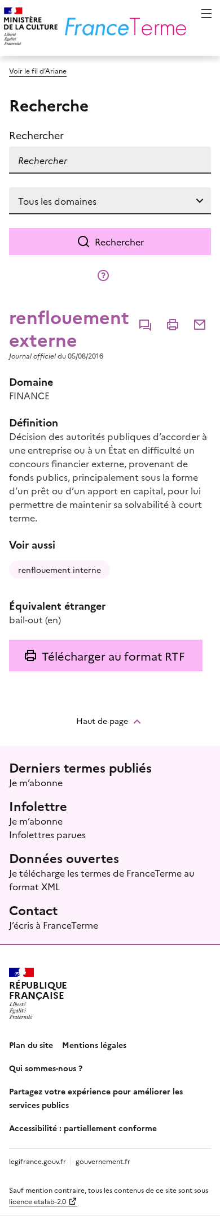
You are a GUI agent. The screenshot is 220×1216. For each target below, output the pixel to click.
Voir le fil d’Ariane (38, 70)
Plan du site (31, 1044)
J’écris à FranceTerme (53, 925)
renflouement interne (59, 569)
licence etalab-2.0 (37, 1201)
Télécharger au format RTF (113, 655)
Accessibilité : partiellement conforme (83, 1127)
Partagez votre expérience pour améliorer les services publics (96, 1097)
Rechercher (119, 241)
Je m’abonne (36, 782)
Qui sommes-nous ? (45, 1067)
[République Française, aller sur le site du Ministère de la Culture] (29, 28)
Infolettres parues (47, 834)
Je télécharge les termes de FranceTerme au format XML (102, 879)
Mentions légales (94, 1044)
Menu (206, 13)
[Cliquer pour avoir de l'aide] (103, 275)
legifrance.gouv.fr (37, 1161)
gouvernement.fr (103, 1161)
